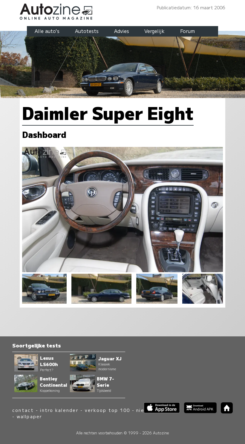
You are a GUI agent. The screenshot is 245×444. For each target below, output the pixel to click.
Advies (121, 30)
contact (23, 410)
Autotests (87, 30)
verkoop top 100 (107, 410)
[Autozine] (122, 10)
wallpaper (29, 416)
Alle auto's (47, 30)
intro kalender (59, 410)
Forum (187, 30)
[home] (225, 411)
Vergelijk (154, 30)
